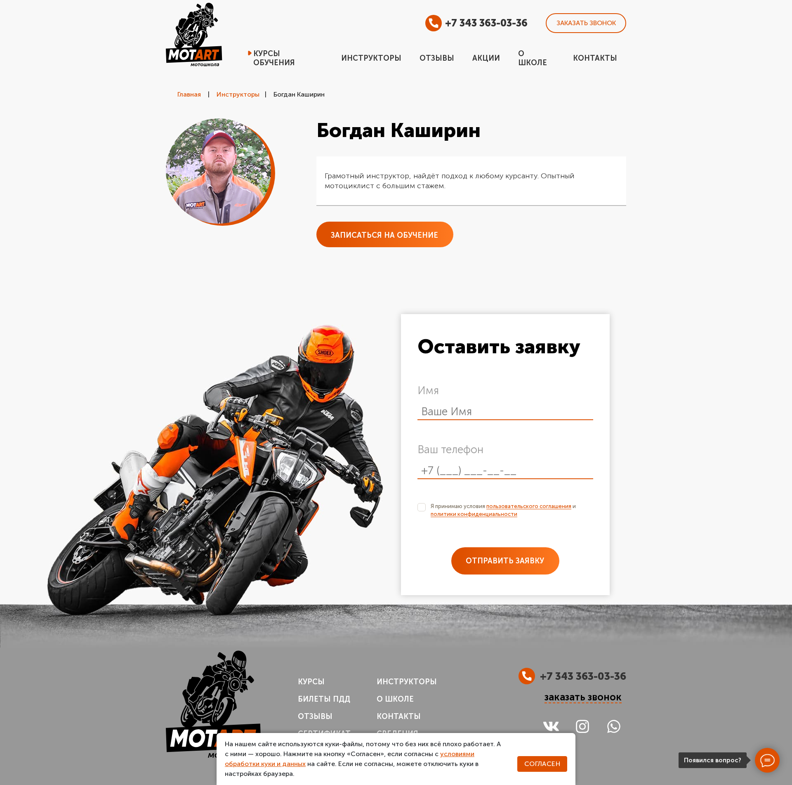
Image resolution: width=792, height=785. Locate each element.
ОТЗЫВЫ (315, 716)
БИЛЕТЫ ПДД (324, 699)
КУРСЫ (311, 681)
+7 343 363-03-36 (486, 23)
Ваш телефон (450, 449)
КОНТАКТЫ (399, 716)
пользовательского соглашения (528, 506)
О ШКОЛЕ (395, 699)
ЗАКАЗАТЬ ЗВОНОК (586, 23)
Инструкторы (238, 94)
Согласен (542, 764)
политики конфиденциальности (474, 514)
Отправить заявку (505, 560)
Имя (428, 390)
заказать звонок (583, 697)
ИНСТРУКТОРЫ (407, 681)
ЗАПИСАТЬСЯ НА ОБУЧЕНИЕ (384, 235)
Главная (189, 94)
